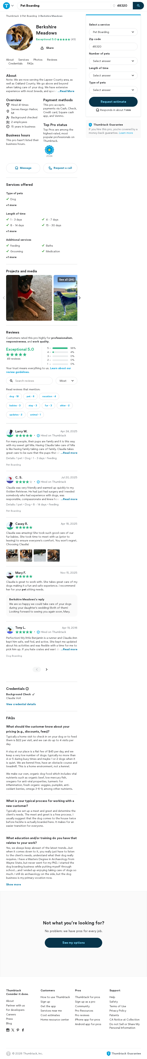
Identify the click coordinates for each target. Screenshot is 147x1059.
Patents (114, 1015)
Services (23, 59)
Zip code (95, 39)
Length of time (98, 68)
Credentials (15, 63)
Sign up (45, 1001)
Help (112, 997)
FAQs (30, 63)
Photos (37, 59)
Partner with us (15, 1005)
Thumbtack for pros (87, 997)
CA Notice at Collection (124, 1019)
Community (82, 1006)
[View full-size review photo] (12, 555)
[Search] (138, 6)
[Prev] (37, 669)
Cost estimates (50, 1015)
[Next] (46, 669)
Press (9, 1019)
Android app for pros (88, 1024)
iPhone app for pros (87, 1019)
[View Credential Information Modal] (27, 688)
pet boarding (29, 16)
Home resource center (55, 1019)
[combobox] (64, 5)
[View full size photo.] (29, 298)
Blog (9, 1023)
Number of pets (99, 53)
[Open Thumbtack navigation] (8, 5)
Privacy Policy (117, 1010)
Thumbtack (12, 16)
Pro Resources (84, 1010)
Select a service (99, 24)
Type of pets (97, 82)
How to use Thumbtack (55, 997)
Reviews (52, 59)
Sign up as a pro (85, 1001)
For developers (15, 1010)
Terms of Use (117, 1006)
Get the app (48, 1006)
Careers (11, 1014)
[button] (19, 37)
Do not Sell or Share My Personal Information (124, 1026)
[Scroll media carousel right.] (79, 298)
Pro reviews (82, 1015)
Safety (113, 1001)
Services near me (51, 1010)
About (10, 59)
